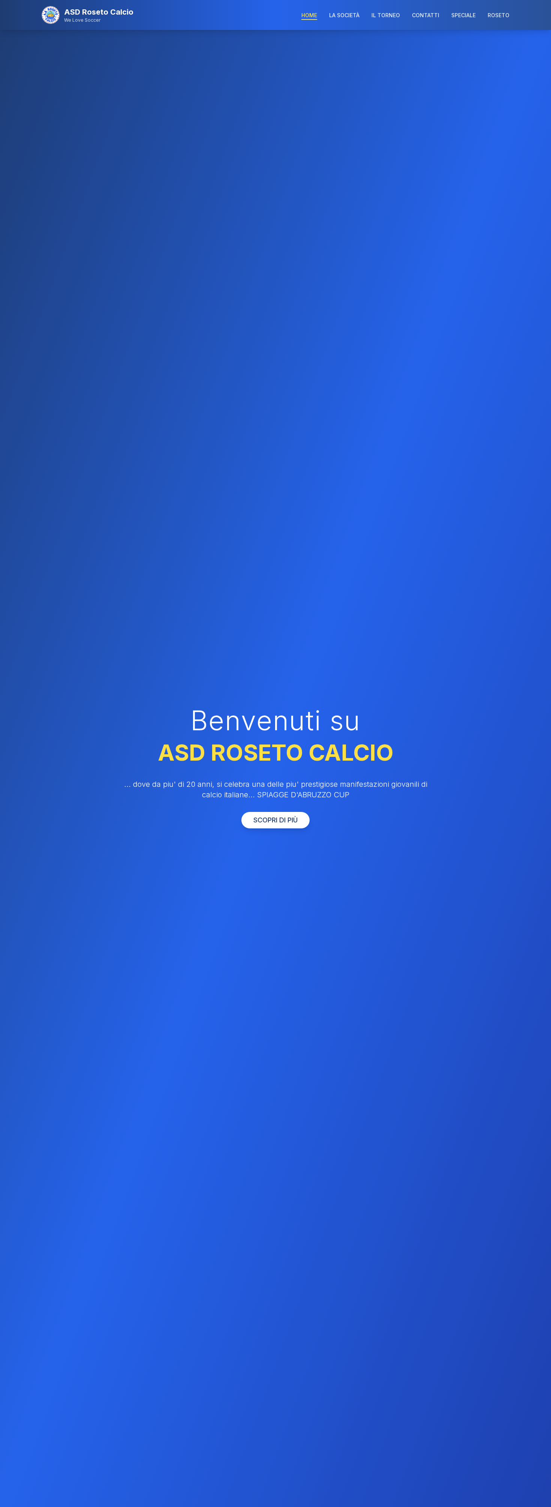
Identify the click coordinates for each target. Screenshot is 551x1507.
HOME (309, 15)
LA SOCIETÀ (344, 15)
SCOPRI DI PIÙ (275, 820)
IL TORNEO (385, 15)
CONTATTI (425, 15)
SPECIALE (463, 15)
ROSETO (498, 15)
